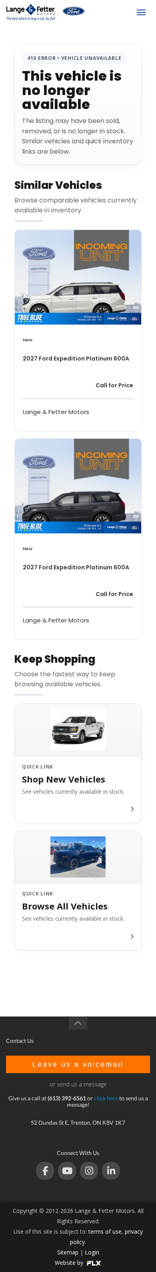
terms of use (105, 1231)
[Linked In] (111, 1171)
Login (92, 1252)
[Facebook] (45, 1171)
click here (106, 1098)
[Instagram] (89, 1171)
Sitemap (67, 1252)
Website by (70, 1262)
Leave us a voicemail (78, 1064)
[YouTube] (67, 1171)
